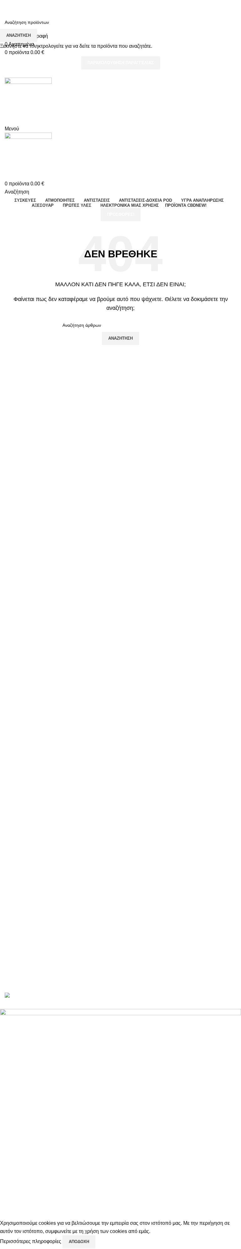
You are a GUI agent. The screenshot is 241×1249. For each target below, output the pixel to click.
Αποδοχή (79, 1241)
